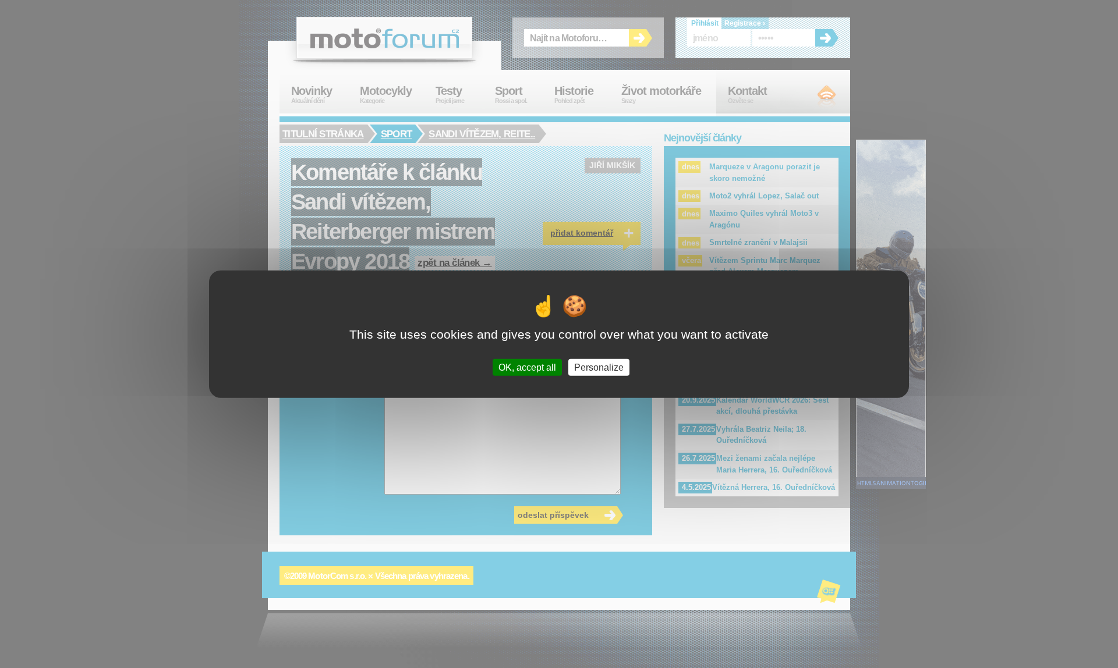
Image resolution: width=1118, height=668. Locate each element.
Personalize (599, 367)
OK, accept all (527, 367)
